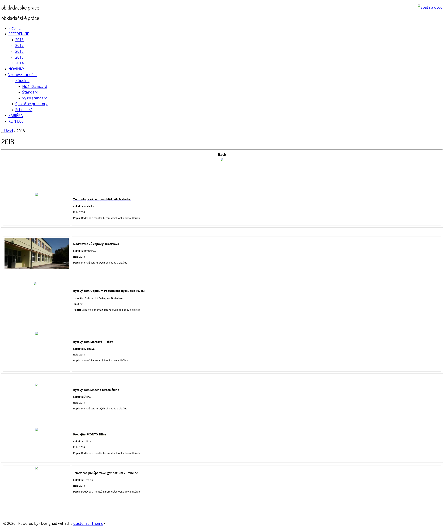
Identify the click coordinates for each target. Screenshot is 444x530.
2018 (19, 39)
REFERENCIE (18, 33)
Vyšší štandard (35, 98)
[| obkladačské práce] (430, 7)
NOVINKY (16, 68)
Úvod (8, 130)
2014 (19, 63)
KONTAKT (16, 121)
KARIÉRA (15, 115)
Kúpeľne (22, 80)
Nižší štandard (34, 86)
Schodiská (23, 109)
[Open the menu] (2, 132)
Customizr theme (88, 523)
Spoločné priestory (31, 103)
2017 (19, 45)
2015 (19, 57)
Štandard (30, 92)
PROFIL (14, 28)
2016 (19, 51)
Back (222, 154)
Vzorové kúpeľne (22, 74)
